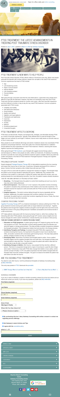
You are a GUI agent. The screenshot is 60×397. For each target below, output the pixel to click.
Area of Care (5, 303)
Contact (12, 11)
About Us (17, 8)
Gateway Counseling (38, 47)
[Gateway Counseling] (4, 4)
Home (12, 8)
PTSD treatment (17, 151)
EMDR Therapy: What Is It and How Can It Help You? (17, 269)
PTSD (17, 265)
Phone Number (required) (9, 293)
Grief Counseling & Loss (49, 8)
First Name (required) (7, 282)
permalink (30, 265)
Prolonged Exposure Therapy (20, 164)
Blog (17, 11)
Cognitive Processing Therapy (9, 204)
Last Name (4, 287)
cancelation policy (19, 326)
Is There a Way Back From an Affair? (47, 269)
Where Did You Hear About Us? (11, 308)
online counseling (49, 2)
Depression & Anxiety (37, 8)
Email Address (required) (9, 298)
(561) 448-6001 (7, 263)
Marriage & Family (25, 8)
